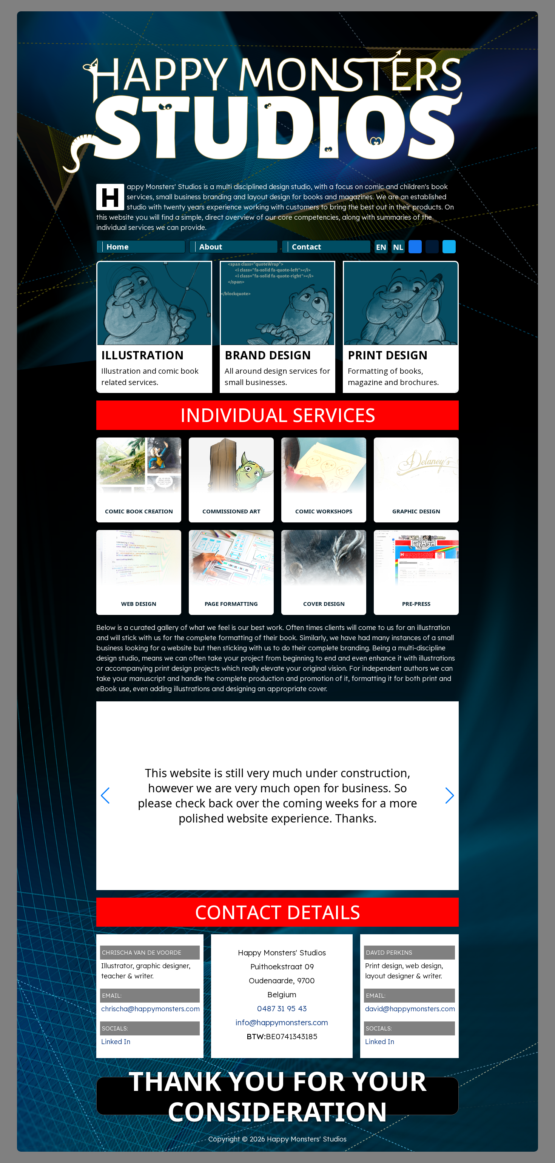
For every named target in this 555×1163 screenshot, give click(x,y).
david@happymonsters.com (410, 1008)
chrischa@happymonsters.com (150, 1008)
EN (381, 247)
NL (398, 247)
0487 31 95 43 (282, 1008)
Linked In (115, 1041)
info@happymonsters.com (282, 1022)
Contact (306, 247)
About (210, 247)
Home (117, 247)
